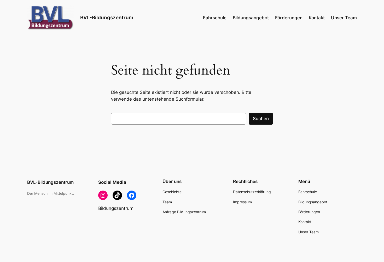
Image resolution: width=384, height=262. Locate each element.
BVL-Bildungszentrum (106, 17)
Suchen (261, 118)
